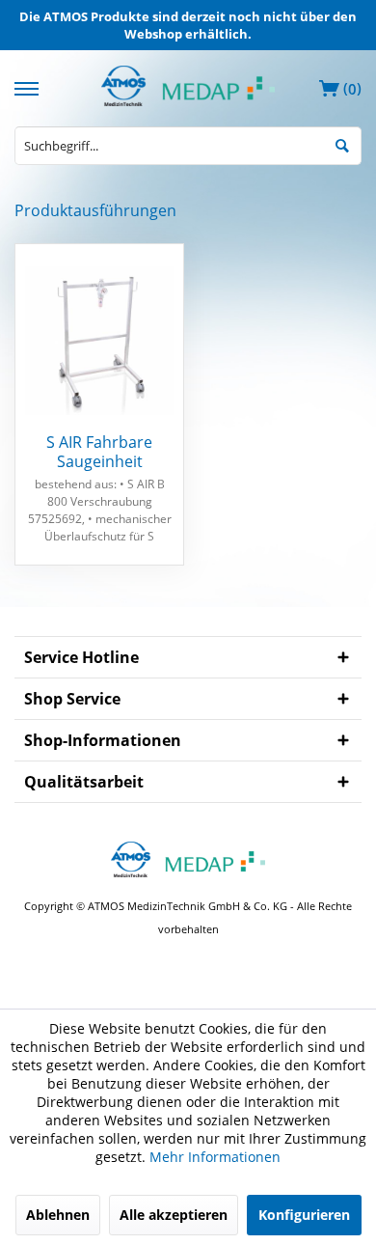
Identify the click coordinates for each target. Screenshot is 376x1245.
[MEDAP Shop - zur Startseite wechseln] (188, 101)
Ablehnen (58, 1214)
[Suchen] (342, 144)
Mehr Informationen (215, 1157)
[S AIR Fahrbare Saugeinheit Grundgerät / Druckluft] (99, 341)
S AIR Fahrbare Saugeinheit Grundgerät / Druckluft (99, 451)
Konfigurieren (304, 1214)
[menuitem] (28, 86)
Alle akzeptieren (174, 1214)
